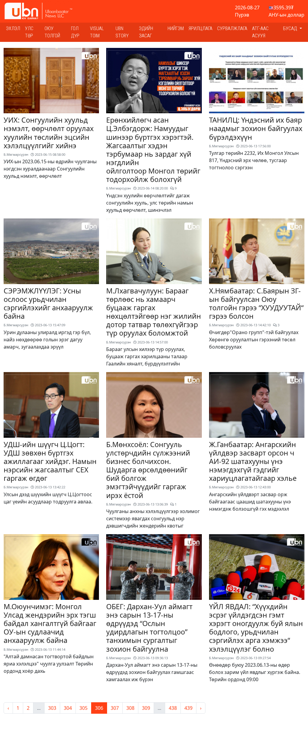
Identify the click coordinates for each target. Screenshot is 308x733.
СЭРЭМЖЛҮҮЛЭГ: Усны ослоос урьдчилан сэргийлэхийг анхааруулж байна (48, 303)
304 (68, 708)
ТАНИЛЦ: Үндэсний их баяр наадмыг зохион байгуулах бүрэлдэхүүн (255, 128)
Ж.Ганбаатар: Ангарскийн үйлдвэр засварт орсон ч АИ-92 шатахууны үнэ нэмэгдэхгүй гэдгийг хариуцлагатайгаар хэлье (253, 461)
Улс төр (29, 32)
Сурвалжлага (232, 28)
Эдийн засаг (146, 32)
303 (52, 708)
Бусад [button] (290, 28)
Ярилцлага (200, 28)
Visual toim (97, 32)
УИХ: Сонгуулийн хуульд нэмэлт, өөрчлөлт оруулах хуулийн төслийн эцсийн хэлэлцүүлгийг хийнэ (49, 132)
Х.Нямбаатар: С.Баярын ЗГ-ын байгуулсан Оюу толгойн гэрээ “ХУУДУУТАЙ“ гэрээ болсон (256, 303)
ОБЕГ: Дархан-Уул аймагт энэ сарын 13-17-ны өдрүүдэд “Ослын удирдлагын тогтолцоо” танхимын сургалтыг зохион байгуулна (149, 628)
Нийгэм (176, 28)
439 (188, 708)
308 (130, 708)
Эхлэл (13, 28)
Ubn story (122, 32)
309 (146, 708)
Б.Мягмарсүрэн (16, 154)
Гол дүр (75, 32)
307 (115, 708)
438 (173, 708)
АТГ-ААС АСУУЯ (260, 32)
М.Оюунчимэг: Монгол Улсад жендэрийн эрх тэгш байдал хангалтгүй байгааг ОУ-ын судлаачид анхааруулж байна (50, 623)
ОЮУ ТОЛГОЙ (52, 32)
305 (83, 708)
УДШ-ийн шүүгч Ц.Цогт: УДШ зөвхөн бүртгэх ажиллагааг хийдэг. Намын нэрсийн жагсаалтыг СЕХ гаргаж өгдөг (50, 461)
